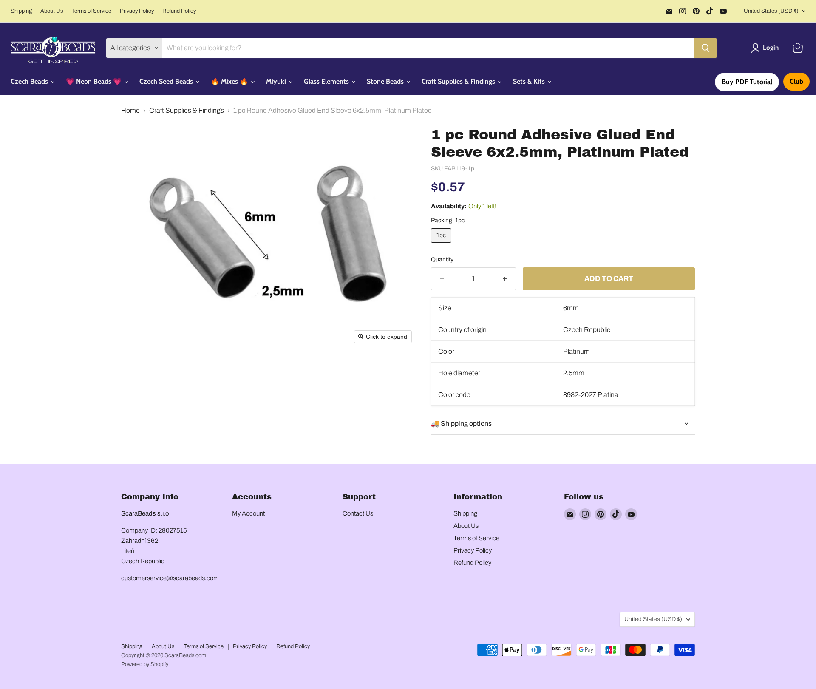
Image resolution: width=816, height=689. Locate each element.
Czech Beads (30, 81)
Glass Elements (327, 81)
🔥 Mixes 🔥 (230, 81)
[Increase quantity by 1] (505, 278)
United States (771, 11)
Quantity (442, 259)
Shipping (21, 11)
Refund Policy (179, 11)
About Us (51, 11)
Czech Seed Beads (167, 81)
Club (796, 81)
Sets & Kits (530, 81)
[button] (766, 48)
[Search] (705, 48)
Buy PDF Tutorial (747, 82)
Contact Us (358, 513)
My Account (248, 513)
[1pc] (442, 244)
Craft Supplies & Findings (459, 81)
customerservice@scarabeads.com (170, 578)
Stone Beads (386, 81)
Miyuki (277, 81)
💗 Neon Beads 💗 (94, 81)
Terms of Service (91, 11)
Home (130, 110)
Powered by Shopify (144, 664)
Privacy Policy (137, 11)
